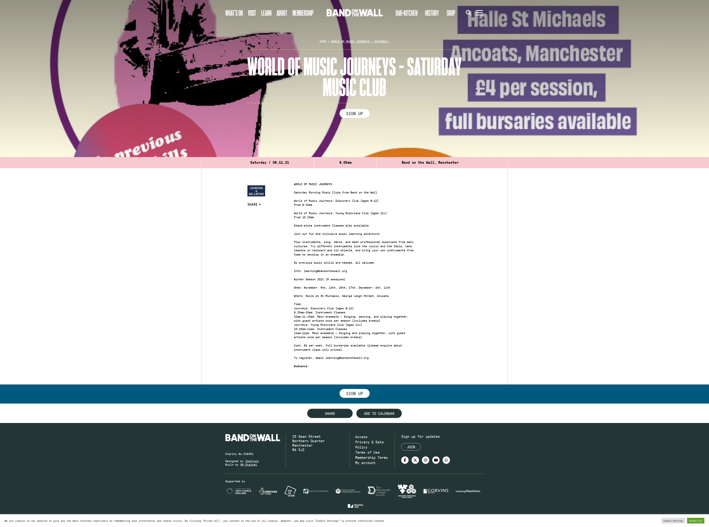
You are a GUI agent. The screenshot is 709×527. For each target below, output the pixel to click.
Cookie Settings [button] (673, 520)
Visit (252, 12)
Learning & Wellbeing (256, 191)
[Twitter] (415, 460)
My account (365, 462)
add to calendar (379, 413)
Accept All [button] (695, 520)
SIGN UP (354, 113)
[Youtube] (436, 460)
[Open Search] (468, 12)
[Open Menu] (479, 12)
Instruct (252, 461)
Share (252, 204)
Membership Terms (371, 457)
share (330, 413)
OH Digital (248, 464)
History (432, 12)
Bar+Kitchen (406, 12)
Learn (266, 12)
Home (323, 41)
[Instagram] (425, 460)
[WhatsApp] (446, 460)
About (282, 12)
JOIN (411, 446)
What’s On (234, 12)
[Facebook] (405, 460)
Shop (451, 12)
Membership (303, 12)
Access (361, 436)
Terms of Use (367, 452)
